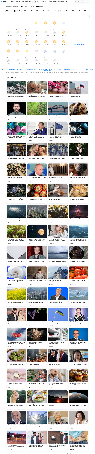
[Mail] (2, 1)
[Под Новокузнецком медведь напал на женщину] (78, 111)
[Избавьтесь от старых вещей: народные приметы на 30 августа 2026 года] (16, 152)
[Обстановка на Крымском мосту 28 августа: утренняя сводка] (58, 111)
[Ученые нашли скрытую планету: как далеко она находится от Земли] (78, 399)
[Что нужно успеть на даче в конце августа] (37, 379)
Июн (49, 10)
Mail (2, 453)
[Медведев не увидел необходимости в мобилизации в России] (37, 132)
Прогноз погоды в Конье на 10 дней (65, 69)
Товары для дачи (48, 70)
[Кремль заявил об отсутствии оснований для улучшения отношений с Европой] (58, 296)
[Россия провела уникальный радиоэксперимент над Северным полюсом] (78, 296)
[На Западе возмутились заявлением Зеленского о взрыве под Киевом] (16, 111)
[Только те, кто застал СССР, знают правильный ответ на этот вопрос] (58, 152)
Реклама (11, 453)
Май (42, 10)
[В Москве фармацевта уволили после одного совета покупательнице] (58, 338)
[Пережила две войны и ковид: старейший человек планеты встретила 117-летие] (58, 420)
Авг (61, 10)
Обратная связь (77, 453)
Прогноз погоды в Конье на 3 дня (10, 69)
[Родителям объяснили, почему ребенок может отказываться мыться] (16, 379)
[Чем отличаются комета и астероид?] (58, 399)
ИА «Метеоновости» (90, 453)
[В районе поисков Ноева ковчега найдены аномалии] (37, 338)
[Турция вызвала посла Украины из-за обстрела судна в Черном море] (16, 338)
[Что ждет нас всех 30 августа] (78, 214)
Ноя (79, 10)
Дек (85, 10)
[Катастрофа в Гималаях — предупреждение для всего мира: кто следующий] (16, 90)
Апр (37, 10)
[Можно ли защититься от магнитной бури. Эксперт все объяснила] (58, 379)
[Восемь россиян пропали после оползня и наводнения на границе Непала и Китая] (37, 296)
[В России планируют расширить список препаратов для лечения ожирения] (78, 441)
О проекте (46, 453)
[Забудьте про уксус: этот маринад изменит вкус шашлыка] (37, 358)
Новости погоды (80, 69)
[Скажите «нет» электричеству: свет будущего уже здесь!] (58, 441)
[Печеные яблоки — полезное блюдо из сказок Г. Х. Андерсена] (78, 379)
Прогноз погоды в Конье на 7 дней (47, 69)
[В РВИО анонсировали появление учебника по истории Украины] (58, 317)
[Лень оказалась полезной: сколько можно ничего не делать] (58, 193)
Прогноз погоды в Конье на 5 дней (28, 69)
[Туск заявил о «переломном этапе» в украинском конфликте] (37, 173)
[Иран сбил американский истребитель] (58, 276)
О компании (6, 453)
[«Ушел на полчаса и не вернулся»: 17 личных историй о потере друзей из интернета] (37, 276)
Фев (24, 10)
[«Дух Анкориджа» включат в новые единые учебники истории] (58, 358)
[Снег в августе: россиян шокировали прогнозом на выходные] (37, 214)
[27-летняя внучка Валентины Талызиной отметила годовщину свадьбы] (16, 399)
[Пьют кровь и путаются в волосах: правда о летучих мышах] (37, 317)
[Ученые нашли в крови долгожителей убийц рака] (78, 132)
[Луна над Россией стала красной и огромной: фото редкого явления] (37, 235)
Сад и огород (89, 69)
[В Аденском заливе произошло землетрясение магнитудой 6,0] (37, 420)
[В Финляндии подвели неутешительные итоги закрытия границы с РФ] (16, 441)
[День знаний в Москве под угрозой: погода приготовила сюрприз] (78, 152)
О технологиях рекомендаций (67, 453)
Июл (55, 10)
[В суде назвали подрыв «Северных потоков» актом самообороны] (16, 214)
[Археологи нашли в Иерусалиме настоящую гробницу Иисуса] (78, 193)
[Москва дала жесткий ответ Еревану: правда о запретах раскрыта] (78, 90)
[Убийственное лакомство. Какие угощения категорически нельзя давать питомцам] (78, 173)
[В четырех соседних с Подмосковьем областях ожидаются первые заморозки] (58, 214)
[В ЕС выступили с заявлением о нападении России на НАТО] (58, 132)
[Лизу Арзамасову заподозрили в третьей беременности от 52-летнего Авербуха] (16, 317)
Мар (30, 10)
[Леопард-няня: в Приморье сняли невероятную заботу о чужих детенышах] (37, 111)
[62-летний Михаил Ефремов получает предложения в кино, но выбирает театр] (37, 255)
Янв (18, 10)
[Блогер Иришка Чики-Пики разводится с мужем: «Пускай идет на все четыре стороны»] (78, 358)
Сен (67, 10)
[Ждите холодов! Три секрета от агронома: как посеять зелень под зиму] (16, 235)
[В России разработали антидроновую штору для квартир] (16, 255)
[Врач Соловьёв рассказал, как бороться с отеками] (78, 420)
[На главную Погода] (6, 1)
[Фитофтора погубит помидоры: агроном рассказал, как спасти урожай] (78, 276)
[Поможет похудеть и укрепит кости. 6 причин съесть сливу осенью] (16, 132)
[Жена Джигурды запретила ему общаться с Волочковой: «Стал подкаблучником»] (37, 152)
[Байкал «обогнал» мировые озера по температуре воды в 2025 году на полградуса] (58, 255)
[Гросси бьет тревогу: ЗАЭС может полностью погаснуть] (78, 338)
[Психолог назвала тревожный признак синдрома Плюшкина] (16, 173)
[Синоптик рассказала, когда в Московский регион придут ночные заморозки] (16, 193)
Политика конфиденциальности (55, 453)
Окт (73, 10)
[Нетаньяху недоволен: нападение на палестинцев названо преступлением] (16, 420)
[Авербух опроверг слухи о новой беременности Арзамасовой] (37, 441)
